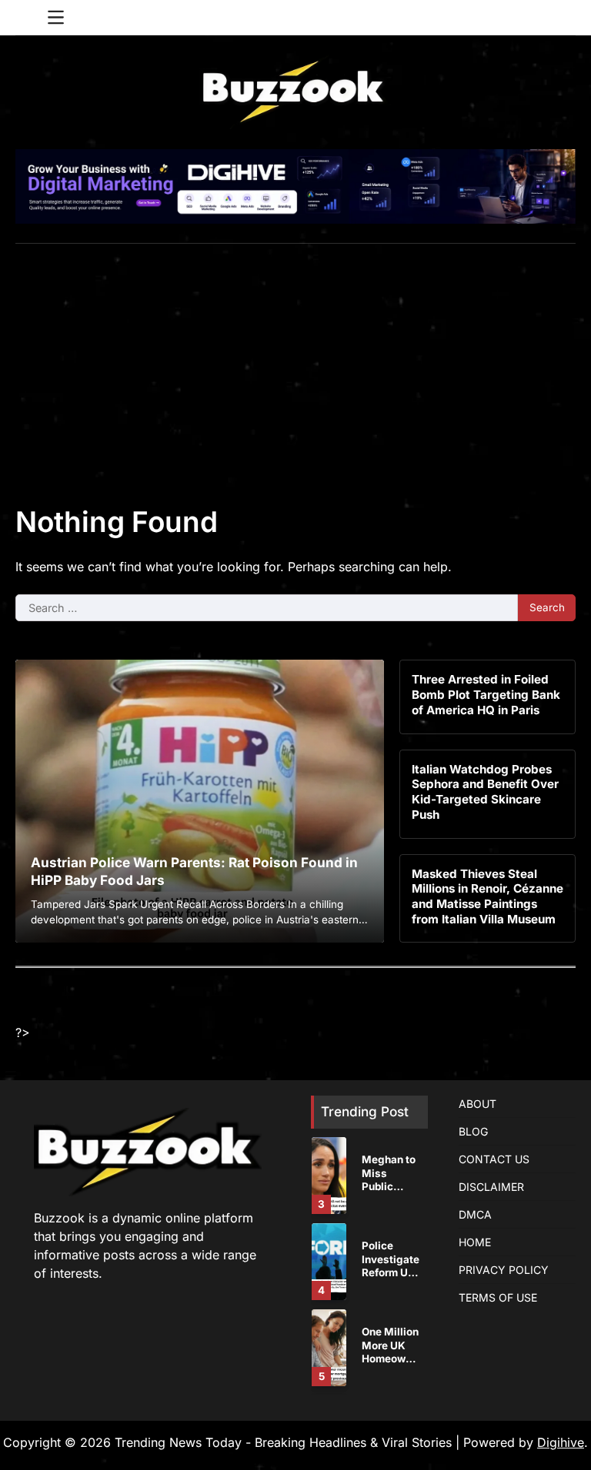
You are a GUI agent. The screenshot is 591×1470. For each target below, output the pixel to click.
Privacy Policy (504, 1269)
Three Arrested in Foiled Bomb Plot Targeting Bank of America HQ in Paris (486, 694)
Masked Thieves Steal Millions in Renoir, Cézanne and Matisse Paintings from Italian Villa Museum (487, 896)
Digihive (560, 1442)
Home (475, 1242)
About (477, 1103)
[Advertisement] (295, 359)
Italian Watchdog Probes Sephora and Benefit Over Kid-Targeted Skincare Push (485, 792)
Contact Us (494, 1159)
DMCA (475, 1214)
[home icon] (26, 17)
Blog (473, 1131)
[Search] (564, 17)
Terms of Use (498, 1297)
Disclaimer (491, 1186)
